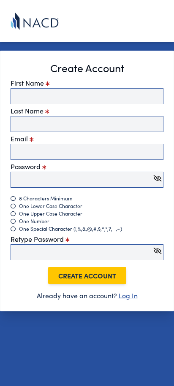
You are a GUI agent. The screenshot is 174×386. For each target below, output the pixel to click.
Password (26, 166)
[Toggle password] (157, 178)
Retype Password (38, 239)
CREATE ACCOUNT (87, 275)
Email (20, 138)
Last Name (28, 110)
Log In (128, 295)
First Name (28, 82)
